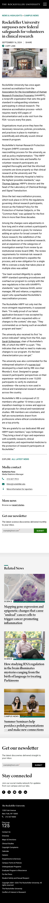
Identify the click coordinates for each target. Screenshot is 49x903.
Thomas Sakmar (10, 183)
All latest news (20, 459)
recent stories (18, 505)
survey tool (34, 364)
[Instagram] (20, 792)
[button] (8, 45)
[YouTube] (14, 792)
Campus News (31, 15)
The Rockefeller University (13, 805)
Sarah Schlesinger (11, 341)
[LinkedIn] (25, 792)
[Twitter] (9, 792)
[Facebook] (3, 792)
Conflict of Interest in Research (14, 892)
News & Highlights (12, 15)
